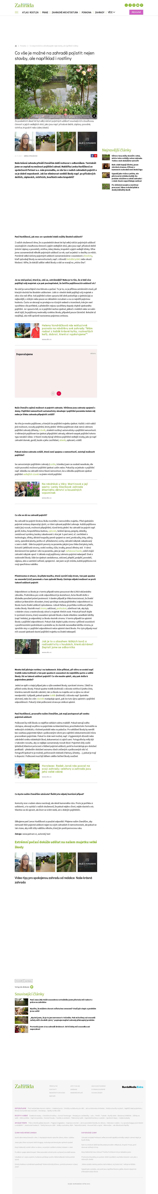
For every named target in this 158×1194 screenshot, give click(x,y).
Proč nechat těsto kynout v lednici (39, 1108)
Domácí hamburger (64, 1116)
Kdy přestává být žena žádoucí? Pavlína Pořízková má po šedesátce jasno (106, 1152)
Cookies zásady (96, 1093)
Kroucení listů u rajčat (95, 1125)
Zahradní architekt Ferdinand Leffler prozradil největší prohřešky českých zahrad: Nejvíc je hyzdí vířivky (111, 1138)
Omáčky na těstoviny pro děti (74, 1108)
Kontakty (52, 1089)
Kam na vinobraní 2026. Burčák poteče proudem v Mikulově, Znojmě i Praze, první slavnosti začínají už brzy (108, 1146)
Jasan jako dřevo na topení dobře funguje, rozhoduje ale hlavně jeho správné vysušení (44, 1142)
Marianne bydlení (76, 1093)
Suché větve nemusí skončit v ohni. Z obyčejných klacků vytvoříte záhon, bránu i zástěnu (44, 1137)
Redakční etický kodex (57, 1093)
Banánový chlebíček (124, 1116)
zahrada (28, 981)
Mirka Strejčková (30, 156)
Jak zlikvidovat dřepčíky (121, 1125)
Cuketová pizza (57, 1108)
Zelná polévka (24, 1118)
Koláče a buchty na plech (114, 1108)
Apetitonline (75, 1086)
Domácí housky (49, 1118)
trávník (42, 430)
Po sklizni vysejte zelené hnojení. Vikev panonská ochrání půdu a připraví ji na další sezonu (45, 1152)
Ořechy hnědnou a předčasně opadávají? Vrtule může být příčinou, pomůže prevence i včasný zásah (46, 1165)
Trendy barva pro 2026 (47, 1125)
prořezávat (62, 608)
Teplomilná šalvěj (80, 1125)
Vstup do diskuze (22, 987)
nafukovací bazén (73, 550)
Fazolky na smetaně (63, 1118)
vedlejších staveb (31, 474)
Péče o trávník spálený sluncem (39, 1123)
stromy (43, 608)
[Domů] (24, 1086)
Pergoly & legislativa (58, 1123)
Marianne (73, 1089)
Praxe (45, 12)
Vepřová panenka (37, 1118)
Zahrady (99, 12)
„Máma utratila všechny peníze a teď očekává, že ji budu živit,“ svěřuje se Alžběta (108, 1164)
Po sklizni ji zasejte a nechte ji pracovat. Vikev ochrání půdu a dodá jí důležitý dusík (125, 187)
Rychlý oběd (112, 1116)
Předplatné (53, 1086)
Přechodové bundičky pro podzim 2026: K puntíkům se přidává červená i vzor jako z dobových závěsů (109, 1158)
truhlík (52, 695)
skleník (62, 440)
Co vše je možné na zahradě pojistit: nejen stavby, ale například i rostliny (54, 46)
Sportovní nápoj (111, 1118)
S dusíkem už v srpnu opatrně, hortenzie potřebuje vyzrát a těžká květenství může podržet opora (45, 1158)
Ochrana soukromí (98, 1089)
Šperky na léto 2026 (53, 1111)
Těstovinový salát (77, 1118)
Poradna (86, 12)
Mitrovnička (107, 1125)
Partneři (52, 1096)
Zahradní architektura (65, 12)
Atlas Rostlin (30, 12)
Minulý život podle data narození (26, 1111)
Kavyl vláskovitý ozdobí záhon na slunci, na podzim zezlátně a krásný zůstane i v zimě (44, 1147)
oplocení (52, 530)
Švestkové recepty (35, 1116)
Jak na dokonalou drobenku (95, 1108)
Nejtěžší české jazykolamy (133, 1108)
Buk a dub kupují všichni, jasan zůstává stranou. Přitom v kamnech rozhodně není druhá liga (127, 167)
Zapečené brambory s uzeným (95, 1118)
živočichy (88, 255)
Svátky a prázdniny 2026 (65, 1125)
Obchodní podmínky (98, 1086)
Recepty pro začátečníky (81, 1116)
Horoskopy (42, 1111)
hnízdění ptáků (73, 259)
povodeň (19, 981)
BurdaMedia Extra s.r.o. (81, 1184)
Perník (97, 1116)
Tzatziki (103, 1116)
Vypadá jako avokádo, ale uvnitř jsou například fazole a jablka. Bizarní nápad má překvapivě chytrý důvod (108, 1170)
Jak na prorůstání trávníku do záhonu (93, 1123)
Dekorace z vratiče (113, 1123)
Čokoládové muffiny (49, 1116)
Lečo (92, 1116)
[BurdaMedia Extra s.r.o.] (128, 1087)
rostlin (53, 464)
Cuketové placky (124, 1118)
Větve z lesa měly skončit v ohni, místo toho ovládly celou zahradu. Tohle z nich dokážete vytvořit (127, 158)
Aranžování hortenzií (32, 1125)
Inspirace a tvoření (72, 1123)
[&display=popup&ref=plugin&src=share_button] (92, 155)
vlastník (40, 698)
